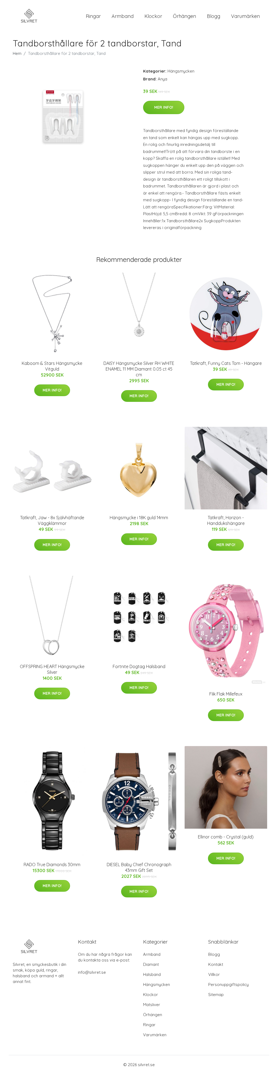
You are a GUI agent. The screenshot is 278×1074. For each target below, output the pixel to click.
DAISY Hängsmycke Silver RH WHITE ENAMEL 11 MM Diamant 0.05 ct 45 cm (138, 369)
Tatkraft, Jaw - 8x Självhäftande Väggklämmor (52, 520)
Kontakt (215, 964)
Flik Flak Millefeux (225, 694)
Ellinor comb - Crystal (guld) (226, 837)
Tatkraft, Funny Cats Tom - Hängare (226, 363)
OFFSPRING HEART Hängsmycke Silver (52, 669)
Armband (123, 16)
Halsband (152, 974)
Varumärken (245, 16)
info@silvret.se (92, 972)
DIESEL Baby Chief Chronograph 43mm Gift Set (139, 867)
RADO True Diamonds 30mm (52, 864)
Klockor (153, 16)
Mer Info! (163, 107)
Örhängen (184, 16)
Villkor (214, 974)
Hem (17, 53)
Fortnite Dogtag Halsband (139, 666)
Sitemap (216, 994)
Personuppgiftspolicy (228, 984)
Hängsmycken (181, 71)
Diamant (151, 964)
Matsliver (151, 1004)
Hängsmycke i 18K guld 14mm (139, 517)
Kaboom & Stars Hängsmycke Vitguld (52, 366)
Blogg (213, 16)
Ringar (93, 16)
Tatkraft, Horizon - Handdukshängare (226, 520)
